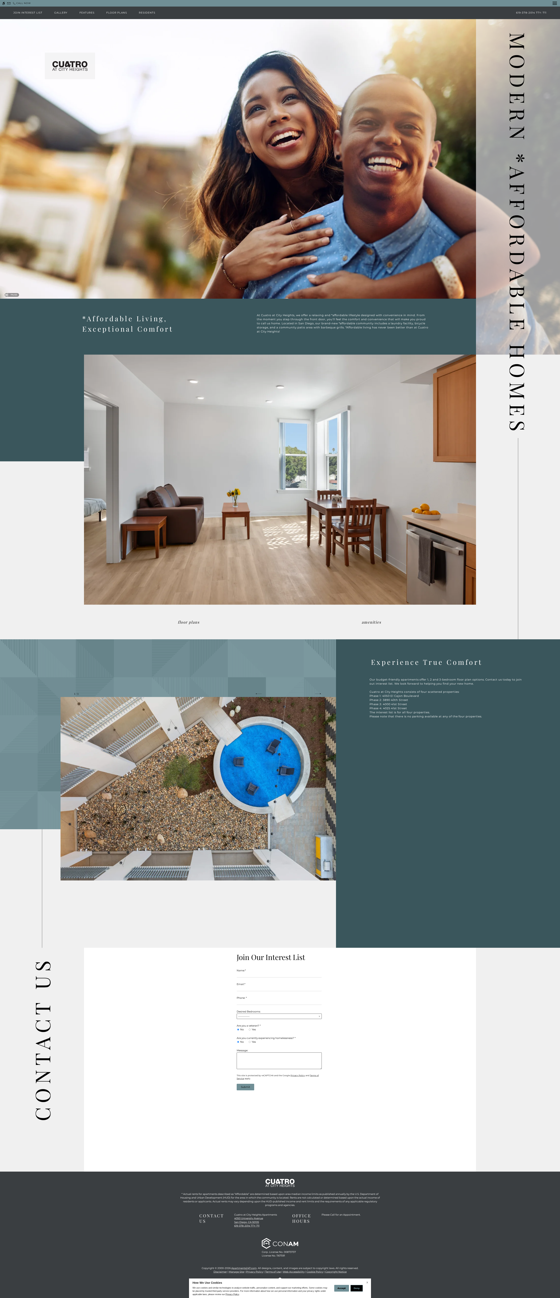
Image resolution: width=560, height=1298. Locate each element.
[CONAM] (280, 1243)
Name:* (241, 970)
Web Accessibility (294, 1271)
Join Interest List (27, 12)
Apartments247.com (244, 1268)
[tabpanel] (280, 1020)
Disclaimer (220, 1271)
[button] (259, 694)
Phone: (242, 997)
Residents (147, 12)
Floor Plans (116, 12)
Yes (254, 1029)
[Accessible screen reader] (3, 3)
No (242, 1029)
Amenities (371, 622)
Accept (341, 1288)
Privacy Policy (297, 1075)
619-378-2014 (531, 12)
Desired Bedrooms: (249, 1011)
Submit (245, 1087)
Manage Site (236, 1271)
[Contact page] (9, 3)
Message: (242, 1050)
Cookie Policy (315, 1271)
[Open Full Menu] (555, 3)
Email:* (241, 984)
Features (86, 12)
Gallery (61, 12)
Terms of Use (273, 1271)
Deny (357, 1288)
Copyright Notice (336, 1271)
